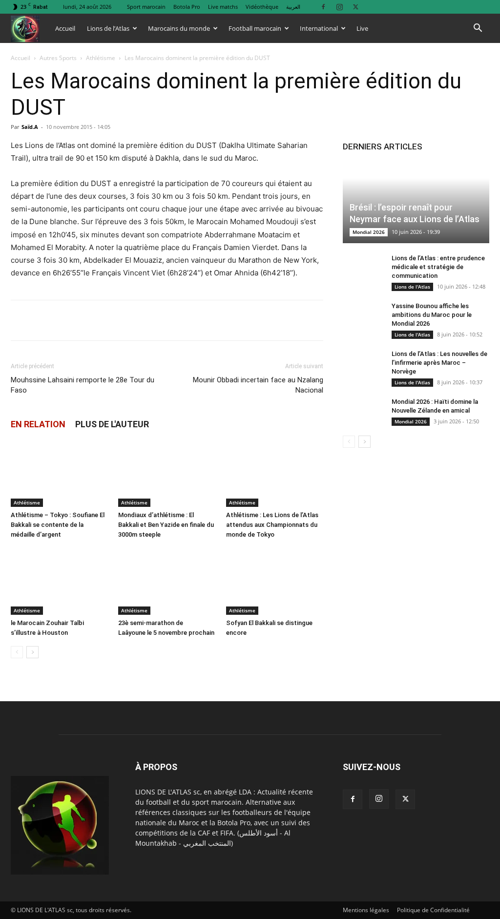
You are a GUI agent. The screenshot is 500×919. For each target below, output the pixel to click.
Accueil (65, 28)
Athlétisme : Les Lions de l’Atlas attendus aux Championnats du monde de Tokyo (272, 524)
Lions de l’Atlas (108, 28)
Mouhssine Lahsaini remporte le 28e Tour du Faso (82, 385)
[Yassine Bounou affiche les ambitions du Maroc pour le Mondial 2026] (362, 315)
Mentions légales (366, 910)
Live (362, 28)
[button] (477, 29)
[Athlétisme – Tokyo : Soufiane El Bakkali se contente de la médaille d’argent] (59, 473)
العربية (293, 6)
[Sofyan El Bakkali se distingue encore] (274, 581)
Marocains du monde (179, 28)
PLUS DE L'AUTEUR (112, 424)
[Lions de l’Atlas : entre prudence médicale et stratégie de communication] (362, 267)
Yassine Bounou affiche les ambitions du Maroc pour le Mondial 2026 (432, 314)
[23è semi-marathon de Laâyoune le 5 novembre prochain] (166, 581)
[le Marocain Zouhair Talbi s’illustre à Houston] (59, 581)
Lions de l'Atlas (412, 286)
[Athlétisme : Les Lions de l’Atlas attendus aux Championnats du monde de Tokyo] (274, 473)
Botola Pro (186, 6)
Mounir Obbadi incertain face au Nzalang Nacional (258, 385)
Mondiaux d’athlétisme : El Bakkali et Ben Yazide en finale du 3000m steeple (166, 524)
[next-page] (32, 652)
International (319, 28)
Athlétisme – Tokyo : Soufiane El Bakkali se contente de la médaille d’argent (57, 524)
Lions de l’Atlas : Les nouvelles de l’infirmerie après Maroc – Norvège (439, 362)
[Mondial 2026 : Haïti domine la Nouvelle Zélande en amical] (362, 411)
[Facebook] (323, 6)
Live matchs (223, 6)
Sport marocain (146, 6)
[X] (355, 6)
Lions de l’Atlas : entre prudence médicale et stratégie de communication (438, 266)
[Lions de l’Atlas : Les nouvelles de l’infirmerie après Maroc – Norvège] (362, 363)
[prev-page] (17, 652)
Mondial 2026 (369, 232)
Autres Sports (58, 58)
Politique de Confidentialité (433, 910)
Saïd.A (29, 126)
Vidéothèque (262, 6)
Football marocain (255, 28)
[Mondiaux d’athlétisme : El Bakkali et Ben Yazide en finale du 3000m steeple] (166, 473)
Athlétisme (100, 58)
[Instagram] (339, 6)
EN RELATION (38, 424)
